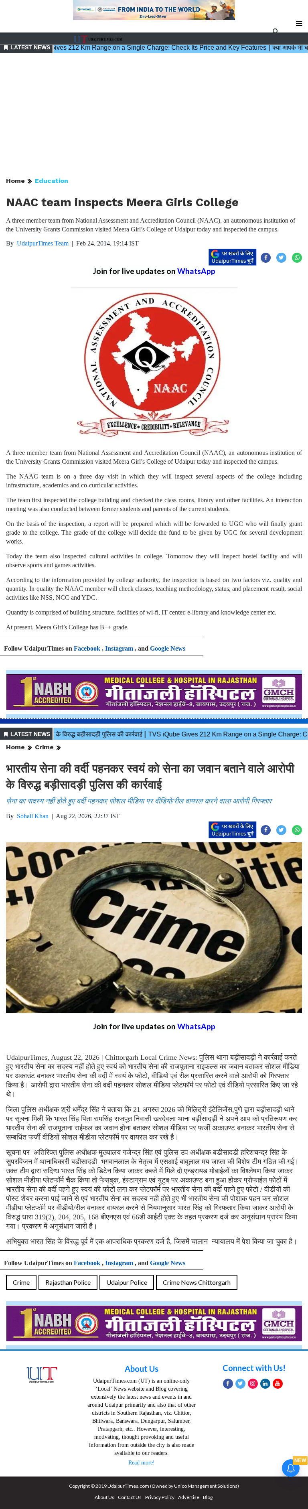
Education (51, 181)
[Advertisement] (154, 115)
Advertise (188, 1497)
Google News (167, 648)
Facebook (87, 648)
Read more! (141, 1463)
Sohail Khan (33, 816)
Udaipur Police (126, 1282)
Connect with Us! (254, 1368)
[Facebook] (228, 1384)
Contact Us (130, 1497)
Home (15, 181)
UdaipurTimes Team (43, 243)
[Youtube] (278, 1384)
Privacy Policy (159, 1497)
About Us (141, 1368)
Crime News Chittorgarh (197, 1282)
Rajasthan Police (68, 1282)
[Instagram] (253, 1384)
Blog (208, 1497)
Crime (44, 747)
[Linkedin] (265, 1384)
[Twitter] (240, 1384)
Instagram (119, 648)
